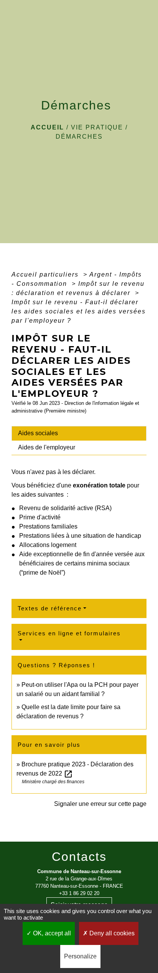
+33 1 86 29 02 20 (79, 893)
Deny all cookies (111, 933)
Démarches (79, 136)
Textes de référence (50, 608)
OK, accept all (51, 933)
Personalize (80, 956)
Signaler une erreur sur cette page (100, 804)
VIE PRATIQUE (97, 127)
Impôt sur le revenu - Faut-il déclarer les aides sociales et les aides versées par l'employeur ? (79, 311)
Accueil (47, 127)
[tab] (79, 433)
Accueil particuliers (46, 274)
